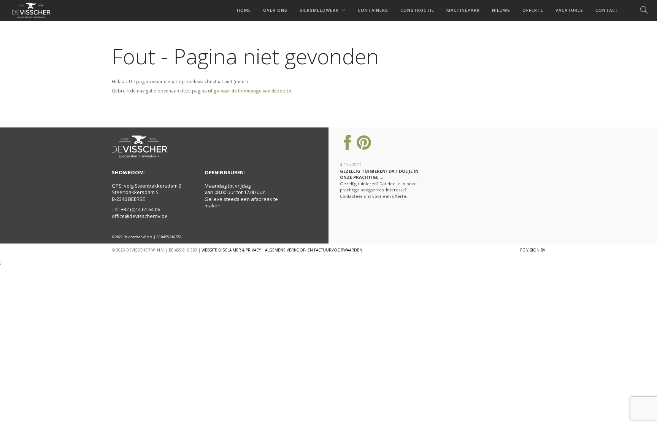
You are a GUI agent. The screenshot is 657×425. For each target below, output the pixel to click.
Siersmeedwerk (319, 10)
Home (244, 10)
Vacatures (569, 10)
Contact (607, 10)
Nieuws (501, 10)
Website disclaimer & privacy (231, 250)
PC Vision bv (532, 250)
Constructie (417, 10)
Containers (373, 10)
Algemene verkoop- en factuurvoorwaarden (313, 250)
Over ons (275, 10)
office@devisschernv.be (140, 216)
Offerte (532, 10)
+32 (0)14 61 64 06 (140, 209)
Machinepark (463, 10)
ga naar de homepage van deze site (252, 91)
